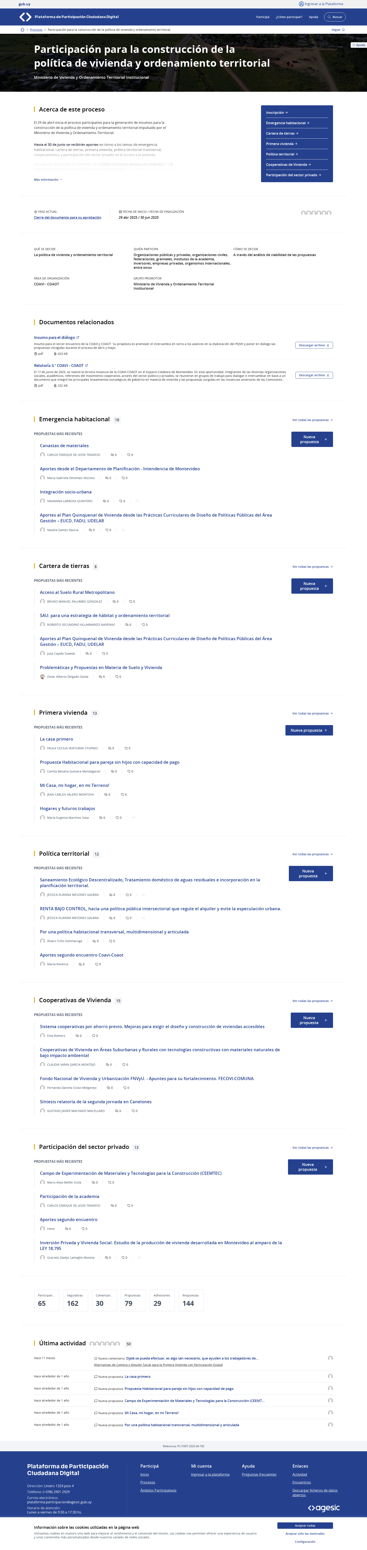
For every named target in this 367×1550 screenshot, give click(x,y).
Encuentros (301, 1482)
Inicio (144, 1474)
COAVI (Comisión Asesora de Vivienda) (134, 164)
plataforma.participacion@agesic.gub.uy (59, 1502)
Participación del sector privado (291, 175)
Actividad (299, 1474)
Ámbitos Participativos (158, 1490)
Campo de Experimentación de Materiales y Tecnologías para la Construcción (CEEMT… (195, 1400)
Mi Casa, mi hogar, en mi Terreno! (152, 1412)
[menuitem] (297, 114)
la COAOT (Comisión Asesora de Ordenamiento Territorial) (103, 167)
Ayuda (313, 17)
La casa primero (138, 1376)
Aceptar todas (305, 1525)
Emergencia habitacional (286, 123)
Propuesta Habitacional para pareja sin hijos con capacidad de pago (179, 1388)
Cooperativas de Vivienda (286, 164)
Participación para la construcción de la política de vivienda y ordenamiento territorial (109, 30)
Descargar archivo (312, 345)
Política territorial (280, 154)
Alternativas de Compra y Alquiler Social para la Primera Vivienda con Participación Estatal (158, 1365)
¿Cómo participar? (289, 17)
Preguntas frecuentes (259, 1474)
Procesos (36, 30)
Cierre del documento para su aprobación (67, 217)
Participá (262, 17)
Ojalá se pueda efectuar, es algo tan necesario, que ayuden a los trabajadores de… (192, 1358)
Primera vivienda (280, 144)
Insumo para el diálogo (81, 337)
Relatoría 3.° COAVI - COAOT (85, 365)
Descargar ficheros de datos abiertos (315, 1492)
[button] (48, 180)
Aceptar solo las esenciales (305, 1534)
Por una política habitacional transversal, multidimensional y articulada (182, 1425)
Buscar (334, 18)
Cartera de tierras (280, 133)
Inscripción (275, 112)
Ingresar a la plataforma (210, 1474)
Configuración (305, 1542)
